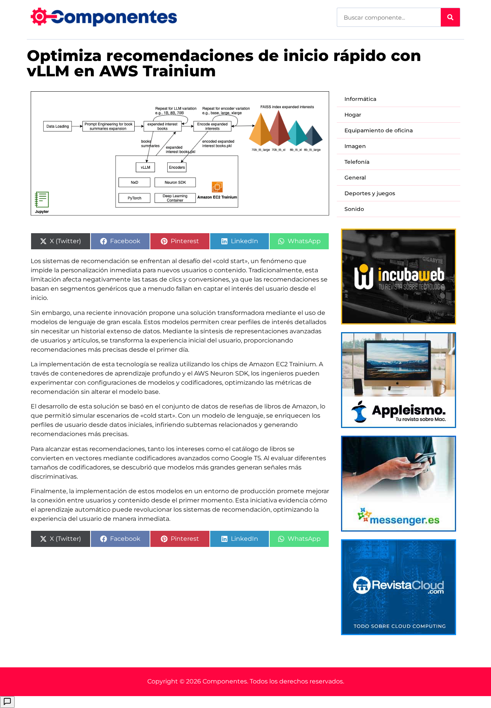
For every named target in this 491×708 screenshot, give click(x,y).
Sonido (354, 209)
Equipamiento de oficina (378, 130)
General (355, 177)
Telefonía (356, 161)
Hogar (352, 114)
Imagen (355, 146)
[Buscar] (450, 17)
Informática (360, 98)
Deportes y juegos (369, 193)
